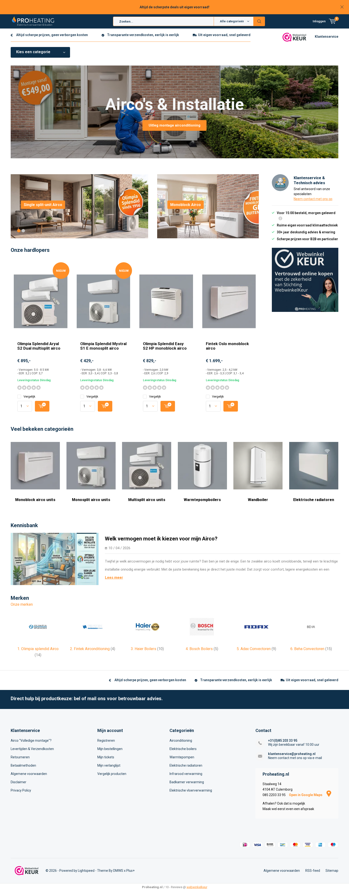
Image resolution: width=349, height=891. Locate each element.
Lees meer (114, 577)
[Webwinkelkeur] (294, 36)
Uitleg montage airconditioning (174, 125)
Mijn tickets (105, 757)
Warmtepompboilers (202, 499)
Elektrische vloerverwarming (191, 790)
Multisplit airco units (146, 499)
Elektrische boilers (183, 749)
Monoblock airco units (35, 499)
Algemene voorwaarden (29, 774)
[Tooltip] (280, 219)
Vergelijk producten (111, 774)
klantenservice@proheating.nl (292, 754)
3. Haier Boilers (147, 649)
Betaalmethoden (23, 765)
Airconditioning (181, 740)
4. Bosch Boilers (202, 649)
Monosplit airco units (91, 499)
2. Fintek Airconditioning (92, 649)
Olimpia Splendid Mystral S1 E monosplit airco (103, 346)
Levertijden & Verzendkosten (32, 749)
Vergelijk (29, 396)
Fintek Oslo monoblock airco (227, 346)
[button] (18, 230)
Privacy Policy (21, 790)
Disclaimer (18, 782)
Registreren (106, 740)
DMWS (118, 870)
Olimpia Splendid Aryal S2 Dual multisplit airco (38, 346)
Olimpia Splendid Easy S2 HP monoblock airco (165, 346)
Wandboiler (258, 499)
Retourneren (20, 757)
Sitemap (331, 870)
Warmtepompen (182, 757)
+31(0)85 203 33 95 (282, 740)
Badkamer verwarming (187, 782)
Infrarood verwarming (186, 774)
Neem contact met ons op (313, 199)
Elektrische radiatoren (313, 499)
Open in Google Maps (306, 795)
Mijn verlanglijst (108, 765)
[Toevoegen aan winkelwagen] (42, 406)
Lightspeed (86, 870)
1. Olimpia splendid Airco (38, 652)
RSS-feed (312, 870)
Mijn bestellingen (110, 749)
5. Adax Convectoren (256, 649)
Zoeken (259, 21)
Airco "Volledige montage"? (31, 740)
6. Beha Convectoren (311, 649)
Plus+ (130, 870)
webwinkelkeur (197, 887)
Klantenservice (326, 36)
